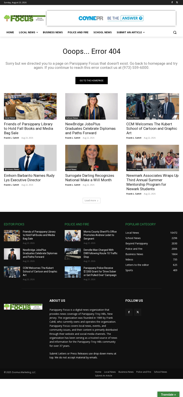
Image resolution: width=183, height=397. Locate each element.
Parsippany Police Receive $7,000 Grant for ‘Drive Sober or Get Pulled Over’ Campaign (100, 271)
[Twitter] (177, 3)
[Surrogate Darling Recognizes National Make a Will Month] (91, 158)
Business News (12, 169)
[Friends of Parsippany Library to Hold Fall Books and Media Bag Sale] (30, 106)
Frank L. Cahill (11, 137)
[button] (174, 32)
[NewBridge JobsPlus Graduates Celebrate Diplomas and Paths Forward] (91, 106)
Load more (90, 200)
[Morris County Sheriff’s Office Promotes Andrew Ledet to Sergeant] (73, 235)
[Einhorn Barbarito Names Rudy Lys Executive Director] (30, 158)
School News (72, 118)
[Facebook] (172, 3)
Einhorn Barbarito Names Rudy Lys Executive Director (29, 177)
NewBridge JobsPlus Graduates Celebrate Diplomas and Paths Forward (90, 128)
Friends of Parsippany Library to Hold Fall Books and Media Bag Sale (28, 128)
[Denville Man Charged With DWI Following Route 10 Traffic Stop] (73, 254)
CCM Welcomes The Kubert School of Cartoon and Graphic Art (151, 128)
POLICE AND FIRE (77, 224)
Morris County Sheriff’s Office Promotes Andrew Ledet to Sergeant (100, 235)
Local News (10, 118)
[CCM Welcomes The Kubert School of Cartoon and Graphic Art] (152, 106)
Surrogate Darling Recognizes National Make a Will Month (89, 177)
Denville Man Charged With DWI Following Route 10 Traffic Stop (100, 253)
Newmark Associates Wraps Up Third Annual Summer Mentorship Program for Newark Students (152, 182)
